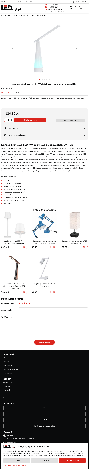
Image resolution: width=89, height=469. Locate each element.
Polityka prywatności (10, 369)
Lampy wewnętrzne (21, 15)
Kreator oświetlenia (7, 2)
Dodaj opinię (44, 342)
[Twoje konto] (76, 8)
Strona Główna (6, 15)
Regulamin (7, 394)
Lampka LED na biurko (38, 15)
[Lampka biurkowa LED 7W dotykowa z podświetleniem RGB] (44, 48)
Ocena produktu (8, 303)
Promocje (20, 2)
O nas (5, 357)
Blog (44, 414)
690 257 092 (53, 7)
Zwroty (5, 398)
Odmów (17, 460)
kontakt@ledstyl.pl (55, 9)
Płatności (6, 390)
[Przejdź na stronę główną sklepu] (11, 8)
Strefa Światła (44, 420)
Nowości (29, 2)
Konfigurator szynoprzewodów (44, 426)
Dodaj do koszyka (32, 120)
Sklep (44, 408)
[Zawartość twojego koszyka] (80, 8)
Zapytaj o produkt (70, 120)
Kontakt (6, 361)
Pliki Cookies (7, 373)
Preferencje (45, 460)
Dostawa (6, 386)
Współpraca (7, 365)
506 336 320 (53, 5)
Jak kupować (7, 382)
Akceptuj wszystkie (72, 460)
